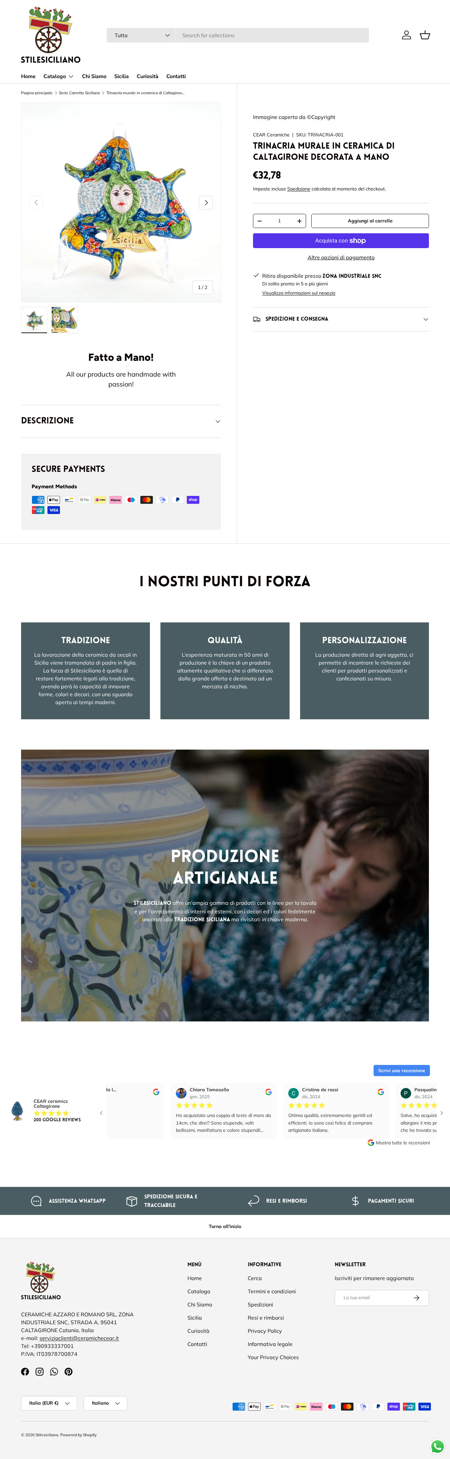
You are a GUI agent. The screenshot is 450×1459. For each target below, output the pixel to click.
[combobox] (238, 35)
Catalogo (54, 76)
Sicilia (121, 76)
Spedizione (298, 189)
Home (28, 76)
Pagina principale (37, 93)
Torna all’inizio (225, 1226)
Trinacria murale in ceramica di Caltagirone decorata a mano (145, 93)
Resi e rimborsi (266, 1317)
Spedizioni (260, 1304)
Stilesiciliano (47, 1434)
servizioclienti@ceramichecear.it (79, 1338)
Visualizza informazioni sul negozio (298, 293)
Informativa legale (270, 1344)
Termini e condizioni (272, 1291)
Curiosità (147, 76)
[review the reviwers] (114, 1094)
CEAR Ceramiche (271, 135)
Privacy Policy (265, 1331)
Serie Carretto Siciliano (79, 93)
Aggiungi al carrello (370, 221)
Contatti (176, 76)
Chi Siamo (94, 76)
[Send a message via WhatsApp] (438, 1447)
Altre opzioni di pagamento (341, 257)
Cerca (255, 1278)
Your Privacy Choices (273, 1357)
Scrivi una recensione (401, 1070)
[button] (425, 35)
